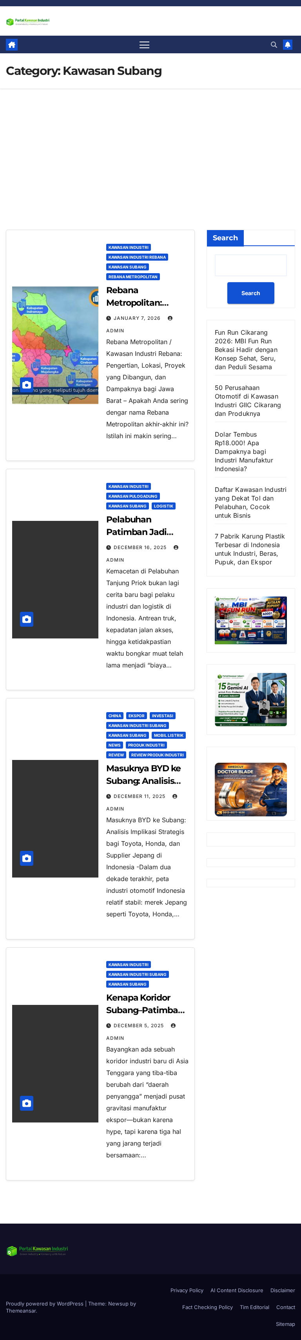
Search (225, 238)
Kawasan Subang (128, 267)
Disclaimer (282, 1290)
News (115, 745)
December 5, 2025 (139, 1025)
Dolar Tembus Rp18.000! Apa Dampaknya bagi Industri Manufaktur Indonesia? (244, 451)
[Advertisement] (150, 147)
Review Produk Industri (157, 755)
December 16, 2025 (141, 547)
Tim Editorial (254, 1307)
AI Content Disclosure (236, 1290)
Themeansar (21, 1310)
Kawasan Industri (129, 247)
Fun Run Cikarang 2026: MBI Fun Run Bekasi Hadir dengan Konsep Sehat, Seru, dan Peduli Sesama (246, 349)
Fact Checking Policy (207, 1307)
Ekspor (137, 715)
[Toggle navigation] (144, 44)
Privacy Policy (186, 1290)
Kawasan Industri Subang (138, 725)
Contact (285, 1307)
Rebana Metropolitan (133, 276)
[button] (274, 45)
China (115, 715)
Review (116, 755)
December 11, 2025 (140, 796)
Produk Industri (146, 745)
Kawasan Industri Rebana (137, 257)
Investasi (162, 715)
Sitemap (285, 1324)
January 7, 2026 (138, 318)
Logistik (163, 506)
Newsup (118, 1303)
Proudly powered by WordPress (45, 1303)
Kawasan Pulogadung (133, 496)
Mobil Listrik (168, 735)
